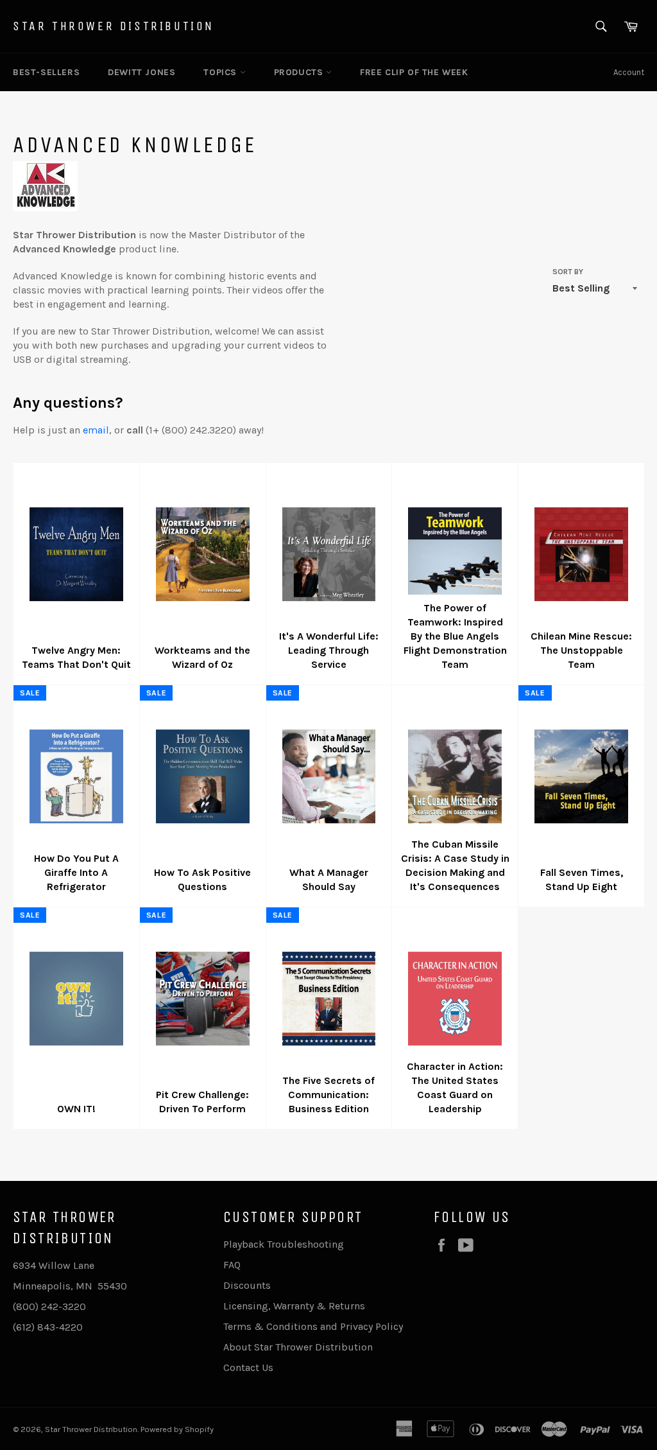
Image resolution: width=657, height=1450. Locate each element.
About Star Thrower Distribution (298, 1347)
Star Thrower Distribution (113, 26)
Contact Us (248, 1367)
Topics (221, 72)
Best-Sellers (46, 72)
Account (628, 72)
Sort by (567, 271)
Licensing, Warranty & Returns (294, 1306)
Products (300, 72)
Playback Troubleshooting (283, 1244)
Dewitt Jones (141, 72)
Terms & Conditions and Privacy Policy (313, 1326)
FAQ (232, 1265)
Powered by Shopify (177, 1429)
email (96, 430)
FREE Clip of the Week (414, 72)
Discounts (247, 1285)
